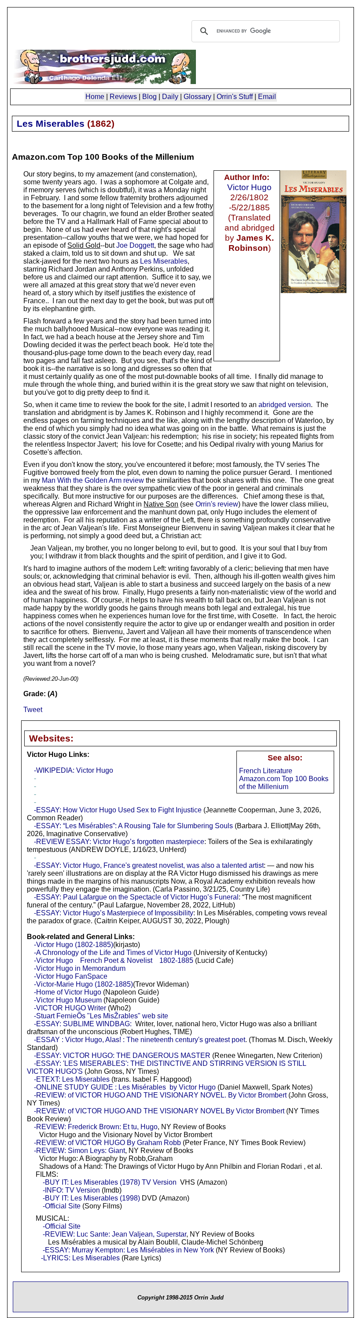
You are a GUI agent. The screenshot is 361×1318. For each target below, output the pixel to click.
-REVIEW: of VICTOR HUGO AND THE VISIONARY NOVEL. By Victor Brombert (160, 1095)
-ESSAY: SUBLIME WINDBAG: (83, 1024)
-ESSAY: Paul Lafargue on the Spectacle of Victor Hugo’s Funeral (136, 897)
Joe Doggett (135, 245)
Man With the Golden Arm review (93, 480)
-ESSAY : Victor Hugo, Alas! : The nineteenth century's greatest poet (139, 1039)
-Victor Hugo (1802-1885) (73, 944)
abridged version (284, 404)
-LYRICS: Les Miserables (80, 1258)
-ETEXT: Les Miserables (72, 1079)
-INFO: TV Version (71, 1190)
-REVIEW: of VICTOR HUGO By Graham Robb (107, 1142)
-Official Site (62, 1206)
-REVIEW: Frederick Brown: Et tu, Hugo (96, 1127)
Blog (149, 96)
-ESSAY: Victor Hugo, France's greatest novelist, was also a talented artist (149, 865)
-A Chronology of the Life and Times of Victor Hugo (113, 952)
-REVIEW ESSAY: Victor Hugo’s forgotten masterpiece (119, 841)
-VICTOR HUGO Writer (70, 1008)
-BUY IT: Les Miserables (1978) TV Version (110, 1182)
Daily (170, 96)
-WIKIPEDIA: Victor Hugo (73, 770)
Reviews (123, 96)
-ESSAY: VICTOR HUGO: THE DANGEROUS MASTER (122, 1055)
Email (267, 96)
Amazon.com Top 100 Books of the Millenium (283, 782)
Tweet (32, 709)
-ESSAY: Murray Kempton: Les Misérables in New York (127, 1250)
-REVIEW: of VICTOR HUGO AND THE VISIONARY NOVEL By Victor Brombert (159, 1111)
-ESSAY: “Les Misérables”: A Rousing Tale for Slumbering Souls (133, 826)
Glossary (197, 96)
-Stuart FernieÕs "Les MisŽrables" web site (101, 1016)
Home (94, 96)
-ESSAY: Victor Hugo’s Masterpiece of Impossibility (113, 913)
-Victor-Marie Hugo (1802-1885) (83, 984)
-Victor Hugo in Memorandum (79, 968)
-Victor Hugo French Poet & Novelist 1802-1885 (113, 960)
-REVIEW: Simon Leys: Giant (79, 1150)
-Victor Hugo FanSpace (70, 976)
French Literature (265, 771)
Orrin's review (216, 504)
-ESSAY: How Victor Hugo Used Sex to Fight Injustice (118, 810)
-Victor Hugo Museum (68, 1000)
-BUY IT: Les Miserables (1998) (91, 1198)
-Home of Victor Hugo (67, 992)
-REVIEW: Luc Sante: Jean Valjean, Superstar (114, 1234)
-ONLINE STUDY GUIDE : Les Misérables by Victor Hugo (125, 1087)
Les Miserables (164, 261)
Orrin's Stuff (235, 96)
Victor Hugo (249, 187)
